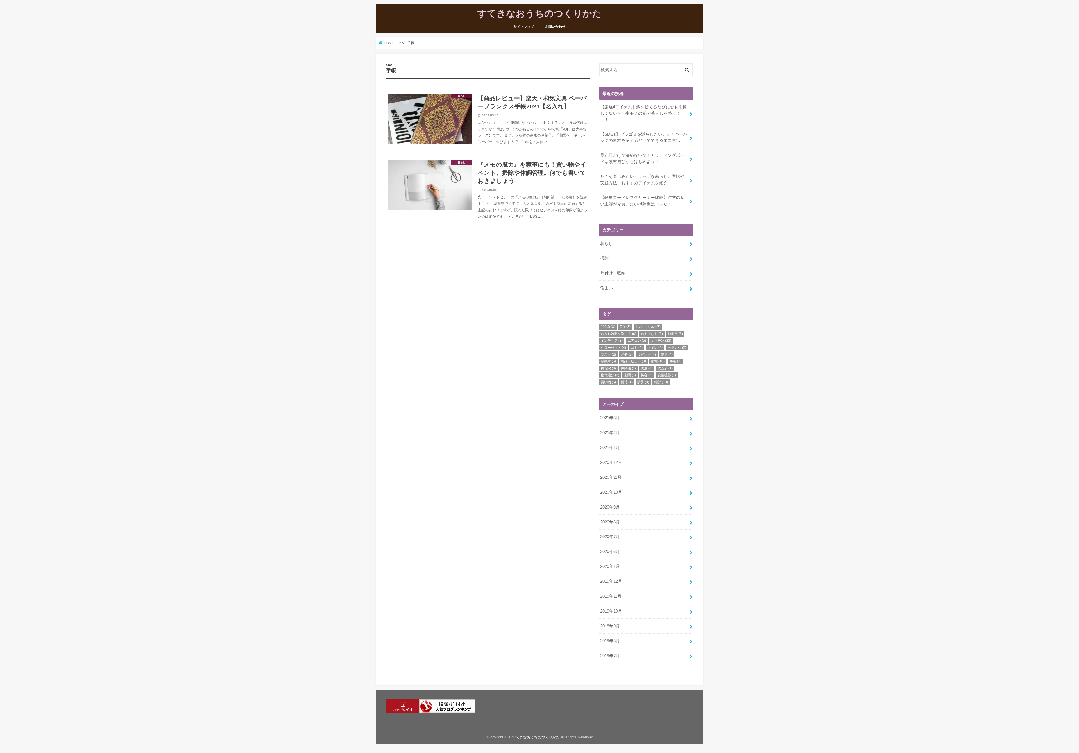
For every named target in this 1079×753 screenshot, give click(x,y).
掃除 (604, 258)
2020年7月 (610, 536)
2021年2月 (610, 432)
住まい (606, 288)
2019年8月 (610, 641)
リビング (646, 355)
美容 (646, 375)
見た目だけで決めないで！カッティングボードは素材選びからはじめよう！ (642, 158)
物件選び (610, 375)
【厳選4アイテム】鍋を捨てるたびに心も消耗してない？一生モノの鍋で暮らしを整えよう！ (643, 113)
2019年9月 (610, 626)
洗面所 (665, 368)
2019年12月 (611, 581)
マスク (608, 355)
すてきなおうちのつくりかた (539, 13)
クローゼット (613, 348)
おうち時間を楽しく (618, 334)
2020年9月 (610, 507)
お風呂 (675, 334)
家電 (658, 361)
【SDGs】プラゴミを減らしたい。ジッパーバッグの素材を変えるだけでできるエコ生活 (644, 137)
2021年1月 (610, 447)
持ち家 (608, 368)
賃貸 (627, 382)
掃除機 (628, 368)
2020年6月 (610, 551)
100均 (608, 327)
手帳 (675, 361)
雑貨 (661, 382)
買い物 (608, 382)
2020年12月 (611, 462)
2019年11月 (611, 596)
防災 (643, 382)
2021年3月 (610, 418)
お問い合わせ (555, 27)
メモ (627, 355)
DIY (625, 327)
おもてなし (652, 334)
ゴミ (637, 348)
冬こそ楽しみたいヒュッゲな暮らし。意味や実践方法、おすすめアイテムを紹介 (642, 179)
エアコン (636, 341)
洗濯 (646, 368)
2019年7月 (610, 656)
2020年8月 (610, 522)
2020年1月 (610, 566)
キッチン (661, 341)
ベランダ (677, 348)
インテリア (612, 341)
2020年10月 (611, 492)
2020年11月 (611, 477)
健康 (667, 355)
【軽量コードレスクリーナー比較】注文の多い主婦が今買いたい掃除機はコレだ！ (642, 200)
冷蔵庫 (608, 361)
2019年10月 (611, 611)
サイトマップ (524, 27)
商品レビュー (633, 361)
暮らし (606, 243)
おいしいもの (648, 327)
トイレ (655, 348)
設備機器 (667, 375)
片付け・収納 (612, 273)
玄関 (630, 375)
